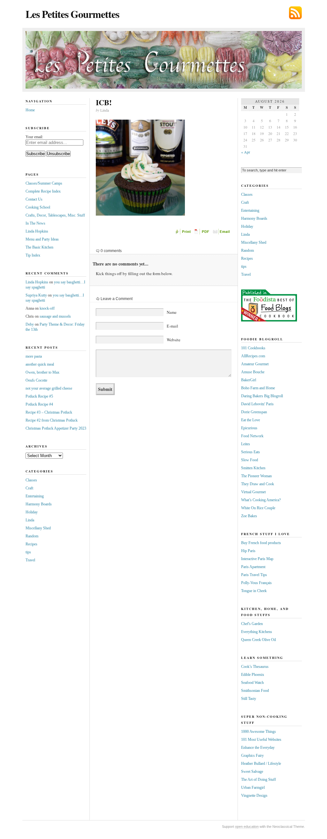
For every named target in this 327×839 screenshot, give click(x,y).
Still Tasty (248, 698)
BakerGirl (248, 380)
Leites (245, 444)
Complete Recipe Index (43, 191)
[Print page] (183, 233)
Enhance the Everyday (258, 747)
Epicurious (249, 428)
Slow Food (249, 460)
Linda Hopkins (37, 231)
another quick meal (40, 364)
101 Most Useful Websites (261, 739)
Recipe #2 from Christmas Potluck (52, 420)
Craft (29, 488)
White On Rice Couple (258, 508)
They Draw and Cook (257, 484)
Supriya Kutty (36, 295)
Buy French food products (261, 543)
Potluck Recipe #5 (39, 396)
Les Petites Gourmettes (72, 13)
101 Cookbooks (253, 348)
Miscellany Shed (38, 528)
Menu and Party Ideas (42, 239)
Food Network (252, 436)
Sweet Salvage (252, 771)
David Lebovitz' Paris (257, 404)
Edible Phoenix (252, 674)
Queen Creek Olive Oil (258, 639)
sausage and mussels (55, 316)
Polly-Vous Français (256, 583)
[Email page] (222, 233)
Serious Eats (250, 452)
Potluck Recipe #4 (39, 404)
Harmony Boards (39, 504)
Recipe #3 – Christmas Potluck (49, 412)
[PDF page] (202, 233)
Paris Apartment (253, 567)
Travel (30, 560)
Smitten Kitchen (253, 468)
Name (172, 312)
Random (32, 536)
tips (28, 552)
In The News (35, 223)
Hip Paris (248, 551)
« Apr (245, 151)
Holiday (32, 512)
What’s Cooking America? (261, 500)
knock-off (47, 308)
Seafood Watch (252, 682)
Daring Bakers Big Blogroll (262, 396)
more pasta (34, 356)
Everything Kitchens (256, 631)
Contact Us (34, 199)
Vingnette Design (254, 795)
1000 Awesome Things (258, 731)
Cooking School (38, 207)
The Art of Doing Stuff (258, 779)
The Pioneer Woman (256, 476)
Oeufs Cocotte (36, 380)
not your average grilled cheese (49, 388)
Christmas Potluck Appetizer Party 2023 (56, 428)
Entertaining (35, 496)
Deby (30, 324)
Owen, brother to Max (42, 372)
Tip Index (33, 255)
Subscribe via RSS (295, 12)
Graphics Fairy (252, 755)
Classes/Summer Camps (44, 183)
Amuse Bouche (252, 372)
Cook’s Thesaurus (255, 666)
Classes (31, 480)
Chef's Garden (252, 623)
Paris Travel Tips (254, 575)
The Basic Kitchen (39, 247)
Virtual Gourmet (253, 492)
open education (247, 826)
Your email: (34, 137)
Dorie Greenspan (254, 412)
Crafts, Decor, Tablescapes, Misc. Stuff (55, 215)
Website (173, 340)
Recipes (31, 544)
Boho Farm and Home (258, 388)
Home (30, 110)
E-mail (172, 326)
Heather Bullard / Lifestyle (261, 763)
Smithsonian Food (255, 690)
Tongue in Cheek (254, 591)
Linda (30, 520)
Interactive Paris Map (257, 559)
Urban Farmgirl (253, 787)
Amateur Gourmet (255, 364)
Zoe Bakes (249, 516)
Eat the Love (250, 420)
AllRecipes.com (253, 356)
